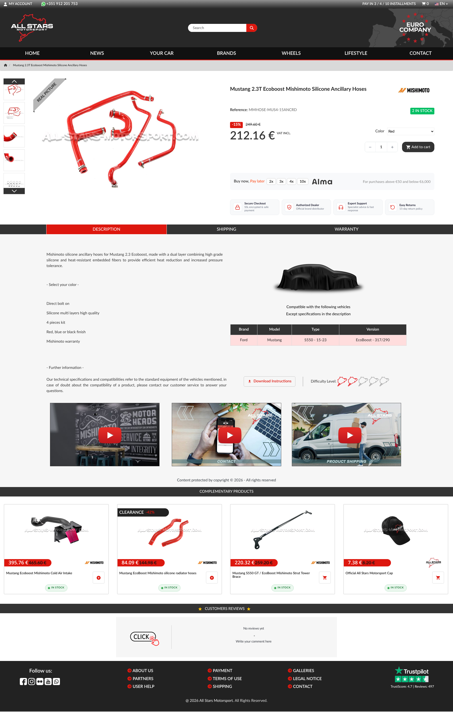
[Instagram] (31, 681)
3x (281, 181)
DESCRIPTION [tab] (106, 229)
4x (291, 181)
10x (303, 181)
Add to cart (418, 147)
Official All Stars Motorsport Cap (369, 573)
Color (379, 131)
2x (271, 181)
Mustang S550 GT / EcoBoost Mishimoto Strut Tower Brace (271, 575)
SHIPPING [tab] (226, 229)
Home (32, 53)
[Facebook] (23, 681)
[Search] (251, 28)
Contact (421, 53)
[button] (226, 637)
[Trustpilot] (412, 674)
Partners (142, 679)
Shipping (222, 687)
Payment (222, 671)
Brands (226, 53)
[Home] (6, 65)
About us (142, 671)
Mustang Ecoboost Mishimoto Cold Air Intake (39, 573)
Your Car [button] (162, 53)
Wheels (291, 53)
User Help (143, 687)
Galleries (303, 671)
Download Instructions (269, 381)
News (97, 53)
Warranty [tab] (346, 229)
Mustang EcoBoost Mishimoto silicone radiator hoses (158, 573)
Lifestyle (355, 53)
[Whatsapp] (56, 681)
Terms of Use (227, 679)
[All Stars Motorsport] (32, 28)
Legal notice (307, 679)
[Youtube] (48, 681)
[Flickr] (39, 681)
